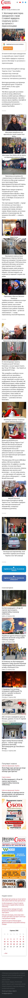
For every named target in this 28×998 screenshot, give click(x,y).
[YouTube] (20, 2)
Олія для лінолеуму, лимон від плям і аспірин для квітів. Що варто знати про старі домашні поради (13, 916)
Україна (17, 766)
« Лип (5, 953)
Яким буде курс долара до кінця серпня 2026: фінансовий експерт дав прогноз (14, 769)
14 (17, 941)
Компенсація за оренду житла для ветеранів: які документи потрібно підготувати (13, 794)
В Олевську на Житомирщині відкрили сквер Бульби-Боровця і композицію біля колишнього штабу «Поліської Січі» (14, 664)
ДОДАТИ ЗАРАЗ (8, 48)
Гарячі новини (6, 777)
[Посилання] (6, 2)
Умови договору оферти (9, 991)
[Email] (17, 2)
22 (20, 944)
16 (23, 941)
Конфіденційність (7, 993)
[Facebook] (23, 2)
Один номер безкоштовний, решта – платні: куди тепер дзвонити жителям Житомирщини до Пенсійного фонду (13, 744)
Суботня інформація (8, 766)
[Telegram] (25, 2)
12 (11, 941)
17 (4, 944)
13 (14, 941)
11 (7, 941)
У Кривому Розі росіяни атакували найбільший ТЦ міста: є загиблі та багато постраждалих (12, 692)
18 (7, 944)
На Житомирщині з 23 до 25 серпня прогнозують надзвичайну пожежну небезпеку (12, 611)
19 (11, 944)
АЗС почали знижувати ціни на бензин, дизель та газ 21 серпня (14, 718)
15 (20, 941)
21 (17, 944)
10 (4, 941)
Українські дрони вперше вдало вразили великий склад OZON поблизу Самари (14, 638)
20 (14, 944)
